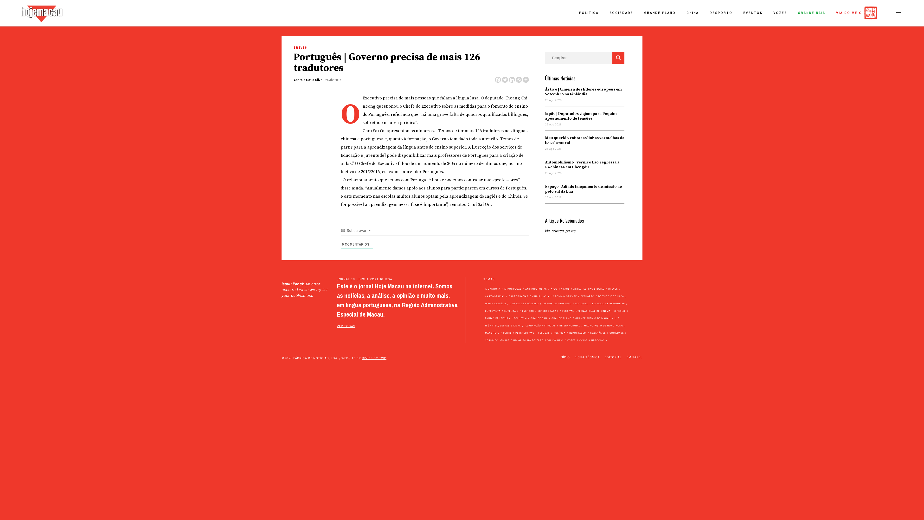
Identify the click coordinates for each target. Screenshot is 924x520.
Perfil (507, 333)
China (693, 13)
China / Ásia (540, 296)
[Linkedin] (512, 80)
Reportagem (577, 333)
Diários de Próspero (524, 303)
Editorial (581, 303)
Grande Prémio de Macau (593, 318)
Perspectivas (524, 333)
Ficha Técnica (587, 357)
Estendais (511, 311)
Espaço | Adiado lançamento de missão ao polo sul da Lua (583, 189)
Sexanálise (598, 333)
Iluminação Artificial (540, 325)
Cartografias (495, 296)
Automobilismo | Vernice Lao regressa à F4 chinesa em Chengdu (582, 164)
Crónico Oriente (565, 296)
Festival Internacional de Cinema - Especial (594, 311)
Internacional (569, 325)
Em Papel (634, 357)
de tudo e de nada (611, 296)
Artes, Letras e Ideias (588, 288)
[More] (526, 80)
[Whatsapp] (519, 80)
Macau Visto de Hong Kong (603, 325)
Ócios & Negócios (592, 340)
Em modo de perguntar (608, 303)
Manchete (492, 333)
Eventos (753, 13)
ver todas (346, 326)
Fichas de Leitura (497, 318)
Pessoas (544, 333)
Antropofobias (536, 288)
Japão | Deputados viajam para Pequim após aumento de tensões (581, 116)
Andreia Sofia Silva (308, 79)
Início (565, 357)
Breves (300, 48)
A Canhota (492, 288)
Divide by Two (374, 358)
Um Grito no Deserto (528, 340)
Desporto (721, 13)
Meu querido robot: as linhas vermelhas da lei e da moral (584, 140)
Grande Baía (811, 13)
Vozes (780, 13)
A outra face (560, 288)
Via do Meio (849, 13)
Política (589, 13)
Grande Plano (660, 13)
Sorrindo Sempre (497, 340)
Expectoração (548, 311)
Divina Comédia (495, 303)
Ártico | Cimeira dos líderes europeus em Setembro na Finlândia (583, 92)
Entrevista (492, 311)
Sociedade (621, 13)
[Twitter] (505, 80)
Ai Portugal (512, 288)
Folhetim (520, 318)
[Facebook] (498, 80)
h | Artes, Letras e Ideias (503, 325)
